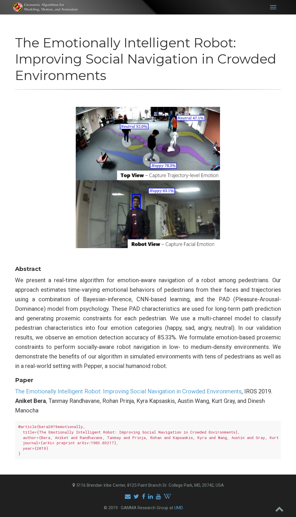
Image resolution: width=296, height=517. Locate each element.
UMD (178, 507)
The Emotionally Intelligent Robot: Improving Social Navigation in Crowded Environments (128, 391)
